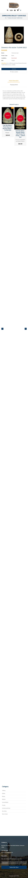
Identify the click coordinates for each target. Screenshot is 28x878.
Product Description (13, 80)
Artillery (3, 790)
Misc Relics (4, 811)
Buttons (3, 799)
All (5, 18)
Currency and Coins (6, 808)
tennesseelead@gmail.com (7, 852)
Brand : (2, 53)
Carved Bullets (5, 802)
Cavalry (3, 805)
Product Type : (4, 55)
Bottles (3, 793)
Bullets (3, 796)
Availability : (4, 58)
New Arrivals (5, 814)
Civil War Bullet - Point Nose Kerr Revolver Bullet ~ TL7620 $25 (8, 128)
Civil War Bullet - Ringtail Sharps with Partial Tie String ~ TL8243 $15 (20, 134)
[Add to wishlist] (8, 122)
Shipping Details (14, 84)
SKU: (2, 60)
